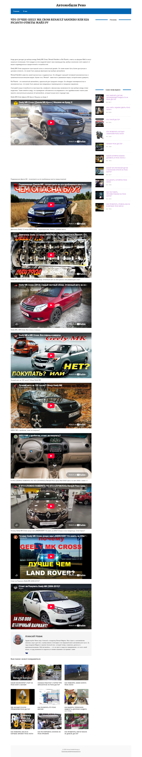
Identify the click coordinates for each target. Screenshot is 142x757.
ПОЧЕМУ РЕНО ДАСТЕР (114, 144)
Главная (16, 11)
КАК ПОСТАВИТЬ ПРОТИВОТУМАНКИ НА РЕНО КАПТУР (116, 194)
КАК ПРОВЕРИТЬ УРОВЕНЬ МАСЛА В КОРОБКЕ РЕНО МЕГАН (118, 205)
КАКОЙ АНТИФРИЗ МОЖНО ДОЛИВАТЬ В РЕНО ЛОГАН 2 (115, 157)
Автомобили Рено (71, 5)
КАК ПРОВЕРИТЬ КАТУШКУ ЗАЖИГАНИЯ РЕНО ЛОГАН (115, 133)
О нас (25, 11)
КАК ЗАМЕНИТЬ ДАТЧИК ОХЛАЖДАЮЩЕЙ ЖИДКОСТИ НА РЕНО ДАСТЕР (117, 97)
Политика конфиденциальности (71, 751)
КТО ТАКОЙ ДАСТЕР (113, 120)
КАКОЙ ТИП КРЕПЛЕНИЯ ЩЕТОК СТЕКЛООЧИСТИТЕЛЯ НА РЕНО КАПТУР (117, 170)
